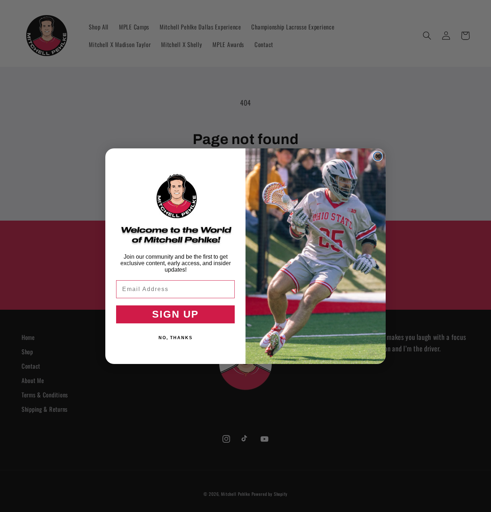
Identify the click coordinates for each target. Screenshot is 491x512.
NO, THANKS (176, 337)
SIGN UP (175, 314)
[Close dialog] (377, 156)
